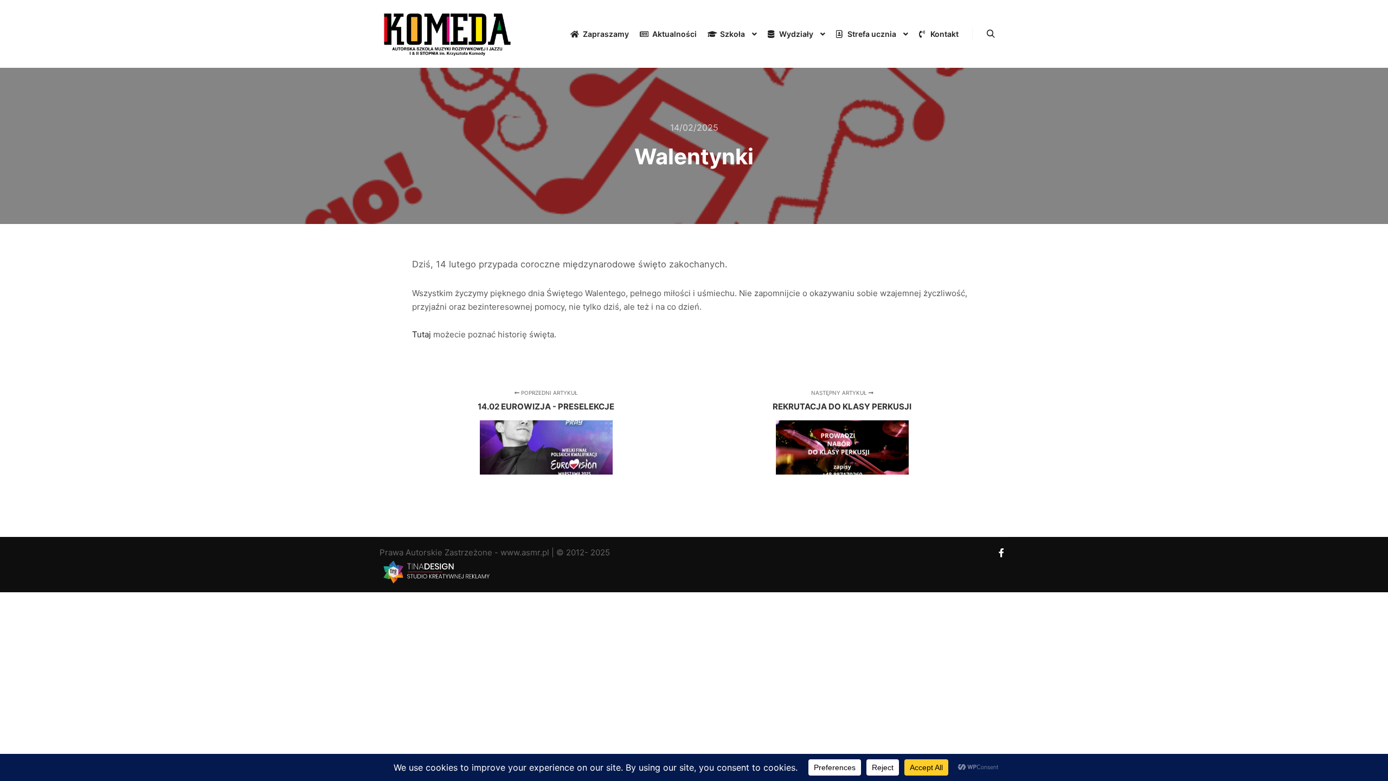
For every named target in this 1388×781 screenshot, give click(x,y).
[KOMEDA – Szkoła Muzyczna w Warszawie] (447, 34)
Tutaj (422, 334)
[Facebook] (1001, 553)
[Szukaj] (990, 34)
